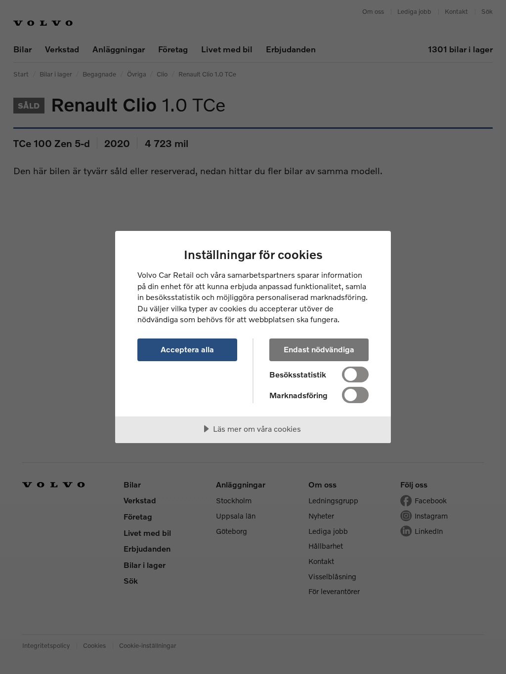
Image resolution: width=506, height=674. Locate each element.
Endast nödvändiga (319, 349)
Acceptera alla (187, 349)
